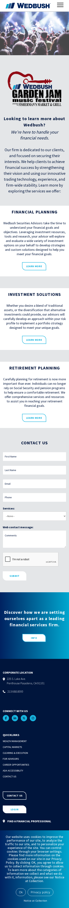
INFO (34, 638)
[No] (64, 869)
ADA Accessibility (13, 770)
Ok (21, 892)
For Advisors (11, 758)
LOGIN (15, 809)
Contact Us (9, 776)
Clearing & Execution (15, 753)
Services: (9, 508)
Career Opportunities (16, 764)
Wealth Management (15, 741)
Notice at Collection (35, 900)
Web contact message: (18, 527)
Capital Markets (12, 747)
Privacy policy (40, 892)
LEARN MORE (34, 266)
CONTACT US (15, 795)
